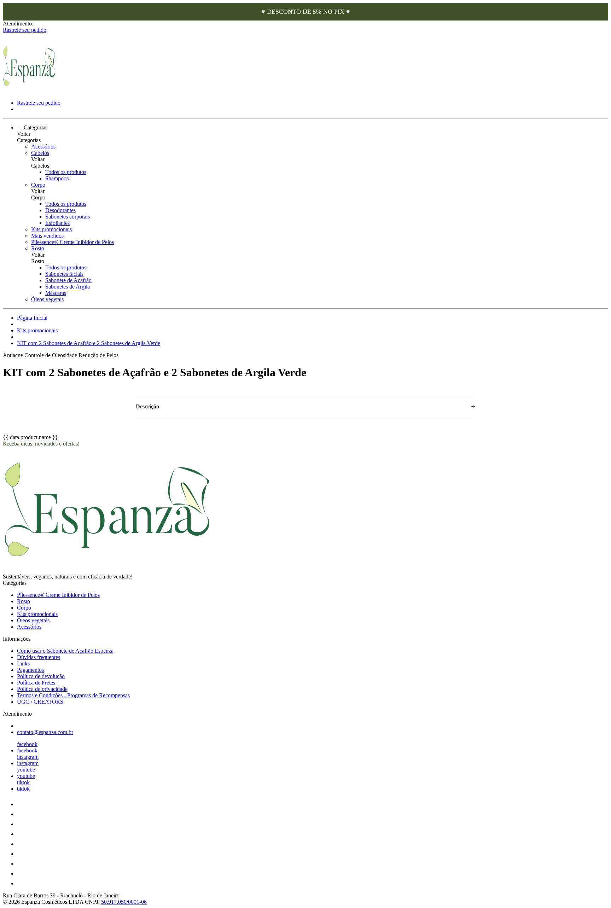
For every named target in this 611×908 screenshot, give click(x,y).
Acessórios (43, 147)
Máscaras (55, 293)
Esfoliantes (57, 223)
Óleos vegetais (47, 299)
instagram (28, 757)
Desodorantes (60, 210)
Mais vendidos (47, 236)
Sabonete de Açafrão (68, 280)
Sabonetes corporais (67, 217)
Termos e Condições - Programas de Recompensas (73, 695)
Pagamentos (30, 670)
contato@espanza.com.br (45, 732)
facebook (27, 744)
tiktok (23, 782)
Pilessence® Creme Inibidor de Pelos (72, 242)
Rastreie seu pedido (24, 30)
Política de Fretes (36, 683)
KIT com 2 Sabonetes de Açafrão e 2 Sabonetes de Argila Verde (88, 343)
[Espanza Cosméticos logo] (29, 91)
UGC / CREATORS (40, 702)
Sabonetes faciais (64, 274)
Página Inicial (32, 318)
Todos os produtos (65, 172)
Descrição (147, 406)
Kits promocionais (51, 229)
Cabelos (40, 153)
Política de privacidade (42, 689)
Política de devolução (41, 676)
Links (23, 663)
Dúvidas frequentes (38, 657)
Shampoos (57, 178)
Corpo (38, 185)
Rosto (37, 248)
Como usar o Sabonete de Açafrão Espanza (65, 651)
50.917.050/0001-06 (124, 902)
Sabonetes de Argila (67, 287)
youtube (26, 770)
